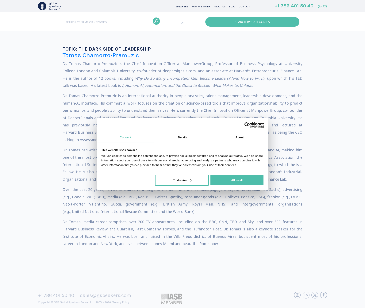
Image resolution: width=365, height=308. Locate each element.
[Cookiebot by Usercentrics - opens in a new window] (247, 125)
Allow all (237, 180)
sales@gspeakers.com (105, 295)
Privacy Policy (121, 302)
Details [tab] (182, 137)
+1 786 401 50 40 (301, 6)
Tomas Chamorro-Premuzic (101, 55)
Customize (180, 180)
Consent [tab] (125, 137)
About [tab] (239, 137)
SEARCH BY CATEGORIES (252, 22)
